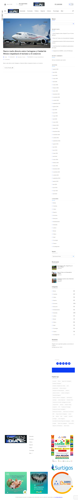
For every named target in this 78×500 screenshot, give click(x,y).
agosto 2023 (55, 181)
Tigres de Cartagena (62, 423)
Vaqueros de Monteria (57, 425)
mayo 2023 (55, 190)
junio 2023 (55, 187)
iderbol (57, 416)
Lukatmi (65, 416)
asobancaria (55, 388)
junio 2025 (55, 112)
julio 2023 (55, 184)
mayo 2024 (55, 153)
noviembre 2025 (56, 97)
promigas (55, 418)
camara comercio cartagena (59, 397)
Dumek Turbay (68, 404)
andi (68, 385)
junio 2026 (55, 75)
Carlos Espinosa (61, 399)
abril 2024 (55, 156)
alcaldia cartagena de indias (59, 385)
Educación (55, 218)
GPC (53, 413)
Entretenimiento (56, 221)
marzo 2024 (55, 159)
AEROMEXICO (31, 57)
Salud (54, 237)
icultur (69, 413)
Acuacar (54, 381)
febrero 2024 (56, 162)
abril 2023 (55, 193)
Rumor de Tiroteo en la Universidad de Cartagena (63, 38)
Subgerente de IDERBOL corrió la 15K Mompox (63, 50)
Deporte (43, 11)
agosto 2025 (55, 106)
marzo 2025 (55, 122)
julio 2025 (55, 109)
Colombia (55, 206)
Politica (36, 11)
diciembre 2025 (56, 94)
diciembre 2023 (56, 168)
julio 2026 (55, 72)
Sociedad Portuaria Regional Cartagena (61, 420)
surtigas (54, 423)
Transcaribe (71, 423)
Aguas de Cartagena (66, 381)
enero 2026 (55, 91)
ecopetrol (55, 406)
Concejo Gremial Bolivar (39, 57)
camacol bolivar (56, 392)
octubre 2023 (56, 175)
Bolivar (54, 202)
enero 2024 (55, 165)
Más (62, 11)
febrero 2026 (56, 87)
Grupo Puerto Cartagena (61, 413)
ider (53, 416)
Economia (29, 11)
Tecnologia (56, 11)
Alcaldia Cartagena (57, 383)
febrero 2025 (56, 125)
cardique (54, 399)
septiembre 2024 (56, 140)
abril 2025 (55, 119)
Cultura (49, 11)
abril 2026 (55, 81)
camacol (67, 390)
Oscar (6, 57)
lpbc (61, 416)
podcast (70, 416)
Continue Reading (8, 67)
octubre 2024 (56, 137)
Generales (22, 11)
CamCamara (69, 397)
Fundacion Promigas (66, 406)
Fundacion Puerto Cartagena (59, 409)
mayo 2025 (55, 115)
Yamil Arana (66, 425)
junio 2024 (55, 150)
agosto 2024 (55, 143)
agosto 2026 (55, 69)
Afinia (59, 381)
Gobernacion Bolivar (57, 411)
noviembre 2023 (56, 172)
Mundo (54, 231)
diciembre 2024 (56, 131)
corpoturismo (55, 404)
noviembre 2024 (56, 134)
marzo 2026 (55, 84)
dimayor (61, 404)
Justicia (54, 227)
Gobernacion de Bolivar (68, 411)
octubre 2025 (56, 100)
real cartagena (61, 418)
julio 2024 (55, 147)
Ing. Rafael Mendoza (58, 497)
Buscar (54, 19)
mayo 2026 (55, 78)
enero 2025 (55, 128)
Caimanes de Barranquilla (58, 390)
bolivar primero (63, 388)
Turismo (23, 57)
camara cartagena (65, 392)
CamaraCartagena (57, 395)
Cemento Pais (70, 399)
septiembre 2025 (56, 103)
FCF (59, 406)
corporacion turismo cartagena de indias (62, 402)
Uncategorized (56, 246)
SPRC (73, 420)
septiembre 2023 (56, 178)
